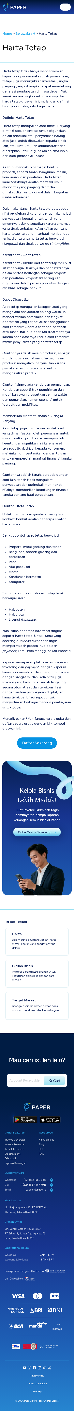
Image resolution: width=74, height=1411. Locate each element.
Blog (41, 1144)
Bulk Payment (12, 1153)
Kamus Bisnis (46, 1139)
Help (41, 1149)
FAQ (41, 1153)
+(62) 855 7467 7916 (34, 1184)
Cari (56, 1080)
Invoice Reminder (15, 1144)
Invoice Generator (15, 1139)
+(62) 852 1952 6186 (34, 1179)
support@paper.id (36, 1189)
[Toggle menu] (65, 7)
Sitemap (37, 1391)
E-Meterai (10, 1158)
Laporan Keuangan (15, 1163)
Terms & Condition (37, 1383)
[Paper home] (14, 7)
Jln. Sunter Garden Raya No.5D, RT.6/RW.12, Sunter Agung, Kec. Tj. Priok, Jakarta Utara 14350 (25, 1233)
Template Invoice (14, 1149)
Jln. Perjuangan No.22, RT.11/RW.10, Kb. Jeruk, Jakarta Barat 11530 (26, 1210)
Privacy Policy (37, 1375)
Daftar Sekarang (37, 743)
